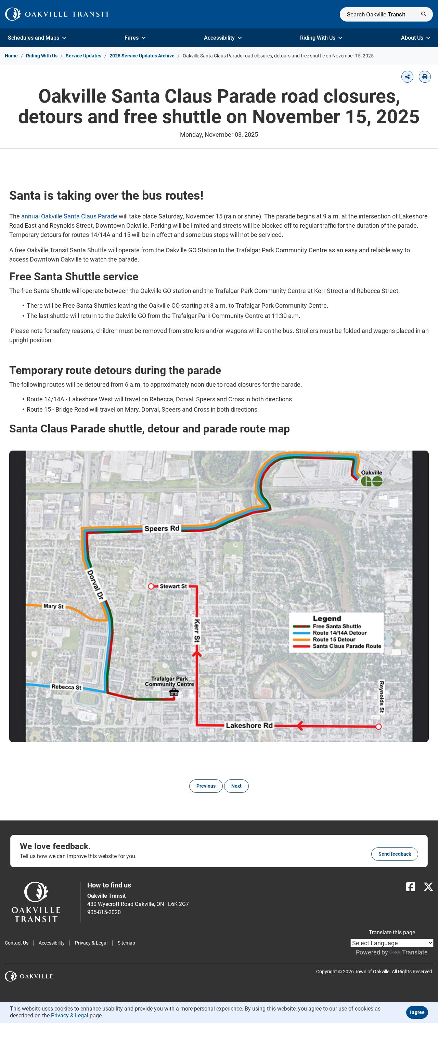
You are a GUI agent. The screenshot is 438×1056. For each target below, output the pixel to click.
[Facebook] (410, 887)
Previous (206, 786)
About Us (412, 38)
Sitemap (126, 943)
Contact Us (16, 943)
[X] (428, 887)
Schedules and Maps (33, 38)
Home (11, 55)
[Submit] (423, 14)
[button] (407, 77)
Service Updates (83, 55)
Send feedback (394, 854)
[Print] (425, 77)
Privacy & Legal (91, 943)
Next (236, 786)
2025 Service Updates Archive (142, 55)
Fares (132, 38)
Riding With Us (317, 38)
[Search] (386, 14)
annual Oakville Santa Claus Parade (69, 216)
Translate (415, 952)
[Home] (57, 14)
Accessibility (219, 38)
